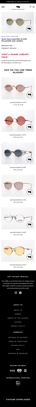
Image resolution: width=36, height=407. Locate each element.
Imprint (18, 314)
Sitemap (18, 322)
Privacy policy (18, 326)
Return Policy (18, 345)
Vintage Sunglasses (17, 9)
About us (18, 310)
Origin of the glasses (18, 318)
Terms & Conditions (18, 341)
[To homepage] (18, 7)
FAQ (18, 349)
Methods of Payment (18, 337)
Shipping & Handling (18, 353)
